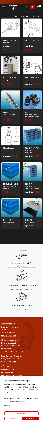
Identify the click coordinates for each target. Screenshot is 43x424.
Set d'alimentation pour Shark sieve (32, 114)
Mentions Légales (7, 372)
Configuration (21, 413)
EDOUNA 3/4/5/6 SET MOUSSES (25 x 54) (10, 186)
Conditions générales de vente (12, 375)
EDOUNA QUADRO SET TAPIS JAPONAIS (32, 186)
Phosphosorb (8, 148)
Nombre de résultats (22, 16)
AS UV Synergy (9, 77)
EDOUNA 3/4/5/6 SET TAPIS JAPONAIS (32, 150)
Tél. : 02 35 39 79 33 (8, 333)
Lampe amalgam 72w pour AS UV (10, 113)
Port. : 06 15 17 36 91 (8, 335)
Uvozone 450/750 (32, 40)
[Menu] (3, 7)
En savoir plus (9, 405)
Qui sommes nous (7, 370)
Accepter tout (30, 418)
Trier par (36, 16)
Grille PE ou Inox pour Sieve (31, 221)
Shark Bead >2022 (32, 77)
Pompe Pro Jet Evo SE (9, 41)
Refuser (12, 418)
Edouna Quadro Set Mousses (9, 221)
